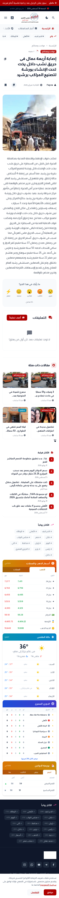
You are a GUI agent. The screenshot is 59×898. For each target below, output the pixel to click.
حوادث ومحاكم (38, 45)
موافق (50, 892)
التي (14, 543)
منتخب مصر (26, 841)
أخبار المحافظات (27, 28)
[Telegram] (46, 865)
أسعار (17, 835)
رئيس (48, 549)
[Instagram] (25, 865)
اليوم (49, 543)
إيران (38, 543)
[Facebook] (53, 865)
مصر (38, 537)
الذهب (42, 569)
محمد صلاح (46, 841)
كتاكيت (23, 772)
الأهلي (26, 36)
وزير (37, 549)
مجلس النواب (23, 537)
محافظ (26, 543)
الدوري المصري (23, 549)
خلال (49, 537)
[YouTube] (39, 865)
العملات (16, 569)
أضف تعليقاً (17, 317)
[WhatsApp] (32, 865)
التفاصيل (35, 892)
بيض (36, 772)
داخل (49, 555)
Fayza (51, 85)
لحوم (49, 772)
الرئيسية (48, 28)
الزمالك (14, 36)
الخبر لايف (39, 36)
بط (10, 772)
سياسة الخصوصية (48, 885)
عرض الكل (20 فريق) (29, 759)
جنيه (49, 835)
